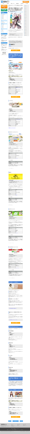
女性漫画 (3, 18)
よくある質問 (26, 3)
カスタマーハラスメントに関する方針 (20, 429)
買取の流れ (8, 3)
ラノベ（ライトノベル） (4, 19)
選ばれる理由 (22, 3)
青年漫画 (3, 17)
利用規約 (7, 429)
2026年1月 (25, 14)
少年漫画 (3, 15)
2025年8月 (25, 20)
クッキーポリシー (10, 429)
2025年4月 (25, 23)
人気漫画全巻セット (4, 14)
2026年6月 (25, 8)
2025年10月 (26, 17)
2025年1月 (25, 26)
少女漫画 (3, 16)
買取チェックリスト (12, 3)
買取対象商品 (17, 3)
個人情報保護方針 (15, 429)
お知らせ (18, 425)
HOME (3, 3)
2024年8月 (25, 32)
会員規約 (12, 429)
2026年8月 (25, 5)
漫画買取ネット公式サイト (18, 87)
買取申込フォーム (25, 425)
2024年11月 (26, 29)
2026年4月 (25, 11)
